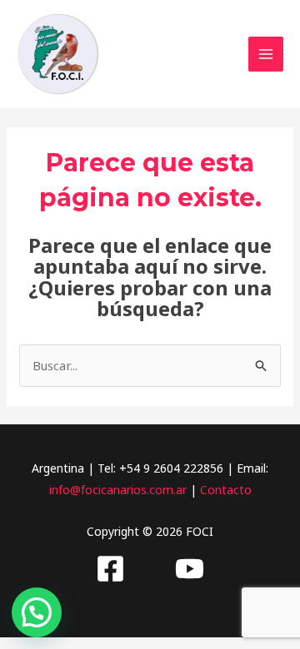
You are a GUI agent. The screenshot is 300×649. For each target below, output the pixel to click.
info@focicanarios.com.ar (118, 490)
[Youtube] (189, 569)
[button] (37, 612)
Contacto (226, 490)
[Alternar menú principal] (266, 54)
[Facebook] (110, 569)
